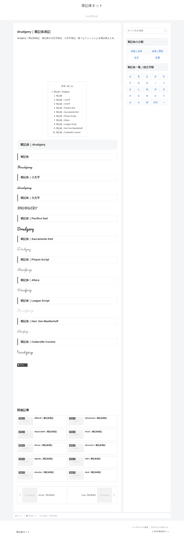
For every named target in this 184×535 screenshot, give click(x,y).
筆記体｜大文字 (63, 104)
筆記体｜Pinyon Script (66, 116)
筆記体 (59, 96)
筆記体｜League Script (66, 124)
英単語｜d (23, 365)
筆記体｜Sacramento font (67, 112)
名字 (136, 57)
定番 (157, 57)
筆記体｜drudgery (62, 92)
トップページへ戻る (140, 527)
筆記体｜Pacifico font (65, 108)
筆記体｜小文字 (63, 100)
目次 (63, 86)
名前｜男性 (157, 51)
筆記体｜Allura (62, 120)
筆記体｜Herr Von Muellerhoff (69, 128)
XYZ (155, 102)
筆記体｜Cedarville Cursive (68, 132)
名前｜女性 (136, 51)
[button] (165, 30)
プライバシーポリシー (159, 527)
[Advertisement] (67, 60)
